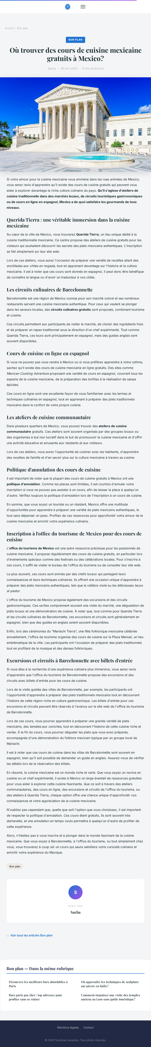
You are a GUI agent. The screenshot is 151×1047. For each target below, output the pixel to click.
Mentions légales (68, 1027)
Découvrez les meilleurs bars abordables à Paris (38, 984)
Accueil (9, 28)
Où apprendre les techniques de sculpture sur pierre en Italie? (110, 984)
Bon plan (22, 28)
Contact (89, 1027)
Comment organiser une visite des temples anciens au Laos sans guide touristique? (110, 997)
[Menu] (83, 7)
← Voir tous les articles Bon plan (29, 935)
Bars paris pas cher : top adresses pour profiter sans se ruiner (35, 997)
